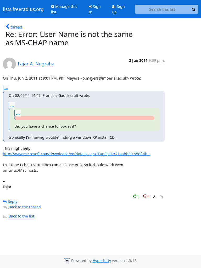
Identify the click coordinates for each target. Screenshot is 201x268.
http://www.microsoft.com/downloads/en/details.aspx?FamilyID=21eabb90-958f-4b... (76, 153)
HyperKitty (102, 260)
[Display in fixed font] (154, 196)
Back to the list (21, 216)
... (6, 88)
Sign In (95, 9)
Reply (12, 201)
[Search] (193, 9)
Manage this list (64, 9)
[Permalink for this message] (162, 196)
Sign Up (118, 9)
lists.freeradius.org (23, 9)
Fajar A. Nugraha (36, 63)
